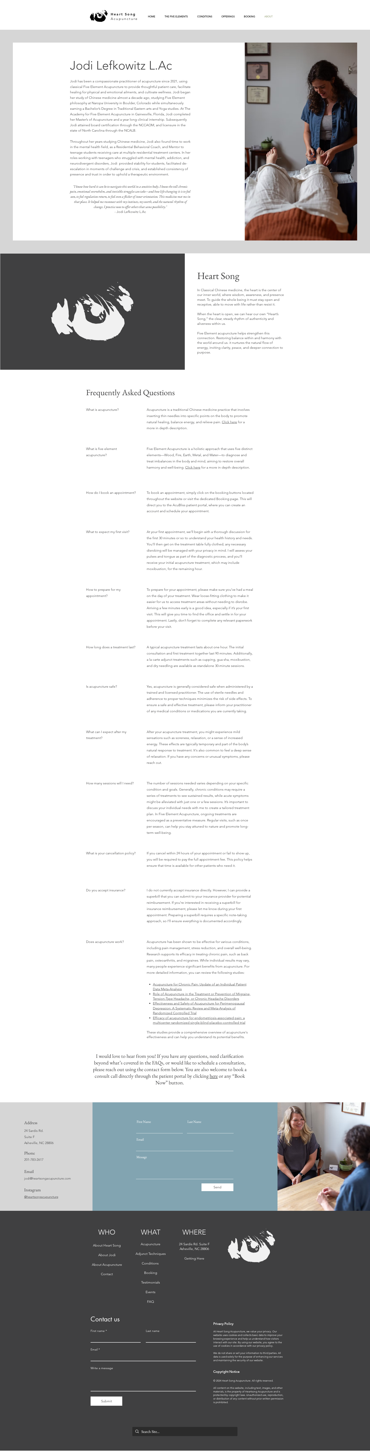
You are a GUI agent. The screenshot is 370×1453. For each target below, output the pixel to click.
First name (99, 1331)
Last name (153, 1331)
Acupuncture (124, 19)
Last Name (194, 1122)
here (214, 1076)
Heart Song (123, 14)
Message (141, 1157)
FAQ (150, 1302)
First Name (144, 1122)
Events (150, 1292)
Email (140, 1139)
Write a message (102, 1368)
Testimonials (150, 1282)
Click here (229, 422)
